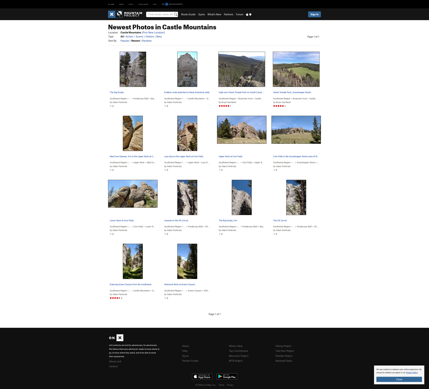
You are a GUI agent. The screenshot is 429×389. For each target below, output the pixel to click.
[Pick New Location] (153, 32)
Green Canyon (195, 290)
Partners (228, 14)
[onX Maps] (116, 340)
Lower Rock (151, 226)
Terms (221, 385)
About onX (115, 361)
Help (185, 350)
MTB (121, 4)
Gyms (201, 14)
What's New (214, 14)
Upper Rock (138, 162)
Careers (113, 366)
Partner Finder (190, 360)
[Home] (126, 14)
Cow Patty (247, 162)
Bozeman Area (245, 98)
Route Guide (188, 14)
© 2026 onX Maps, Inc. (206, 385)
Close (399, 379)
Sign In (315, 14)
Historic (150, 36)
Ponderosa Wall (140, 98)
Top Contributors (238, 350)
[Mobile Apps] (248, 14)
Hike (131, 4)
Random (147, 40)
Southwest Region (118, 98)
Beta (159, 36)
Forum (239, 14)
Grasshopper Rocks (306, 162)
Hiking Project (283, 345)
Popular (124, 40)
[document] (399, 375)
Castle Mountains (196, 98)
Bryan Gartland (228, 102)
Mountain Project (238, 355)
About (185, 345)
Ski (155, 4)
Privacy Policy (412, 373)
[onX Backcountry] (172, 4)
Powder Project (283, 355)
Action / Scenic (135, 36)
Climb (111, 4)
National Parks (283, 360)
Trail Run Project (284, 350)
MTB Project (236, 360)
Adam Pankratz (119, 102)
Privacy (230, 385)
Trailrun (143, 4)
